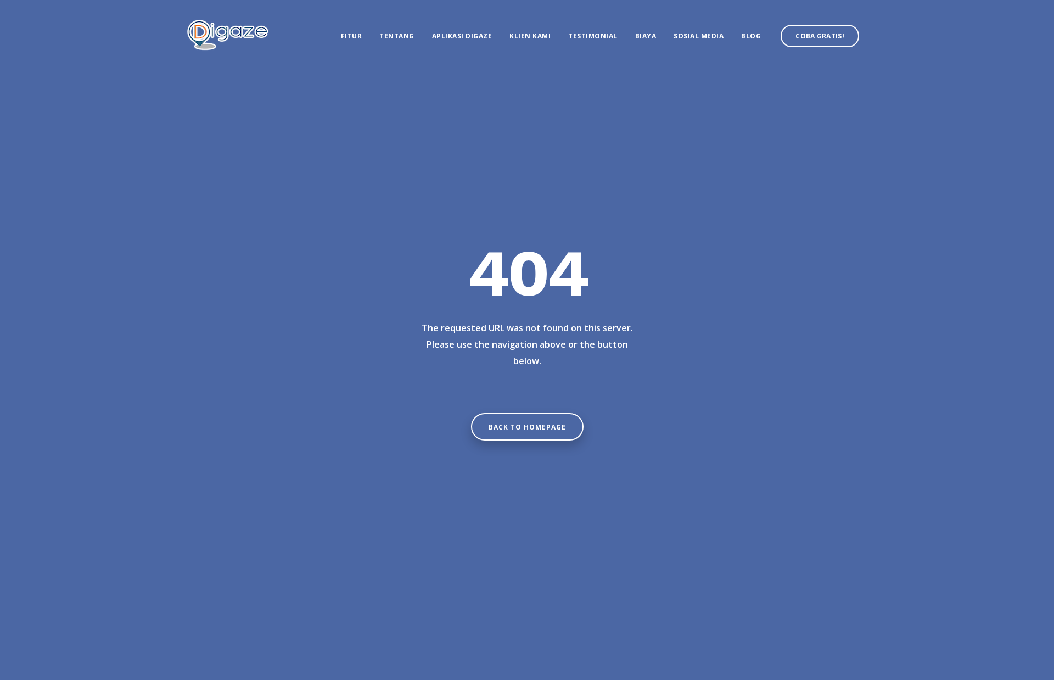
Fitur (351, 36)
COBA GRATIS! (819, 36)
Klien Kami (530, 36)
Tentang (396, 36)
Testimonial (593, 36)
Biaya (646, 36)
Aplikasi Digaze (462, 36)
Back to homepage (527, 427)
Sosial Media (699, 36)
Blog (751, 36)
